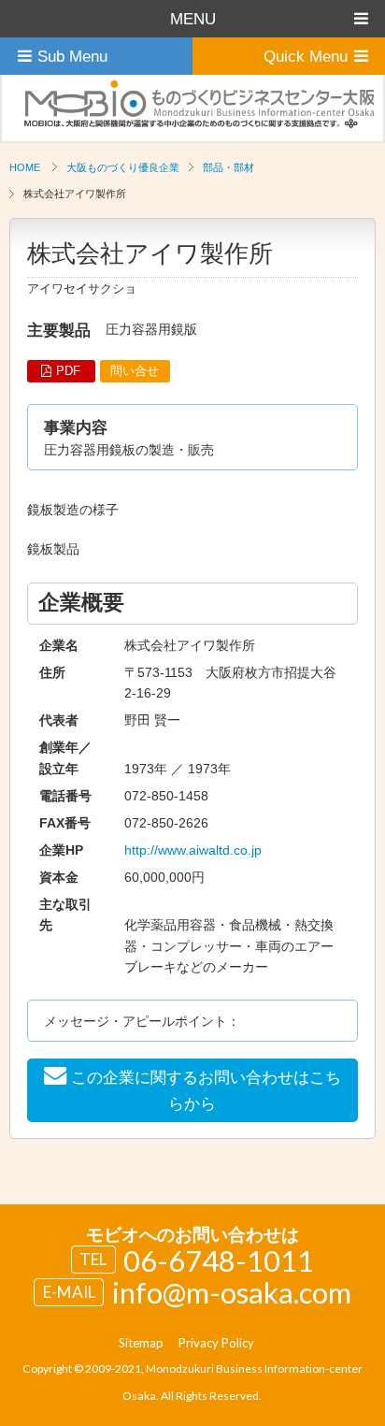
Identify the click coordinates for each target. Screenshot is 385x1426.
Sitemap (141, 1342)
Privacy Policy (216, 1342)
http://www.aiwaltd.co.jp (193, 850)
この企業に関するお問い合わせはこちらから (206, 1091)
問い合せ (134, 371)
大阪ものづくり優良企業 (122, 167)
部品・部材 (228, 167)
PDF (68, 371)
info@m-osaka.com (231, 1292)
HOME (24, 167)
